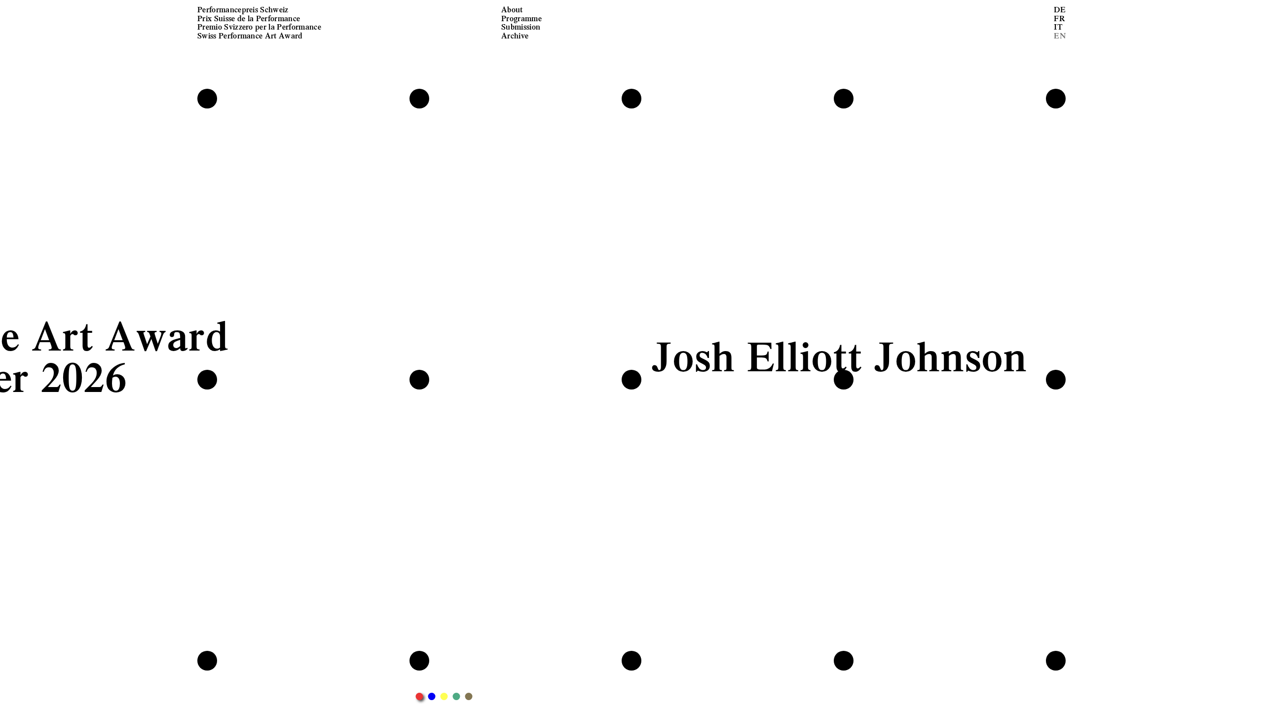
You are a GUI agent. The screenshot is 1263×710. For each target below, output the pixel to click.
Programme (521, 18)
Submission (520, 26)
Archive (514, 35)
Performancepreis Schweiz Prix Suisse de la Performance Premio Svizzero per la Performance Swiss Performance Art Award (259, 22)
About (512, 9)
